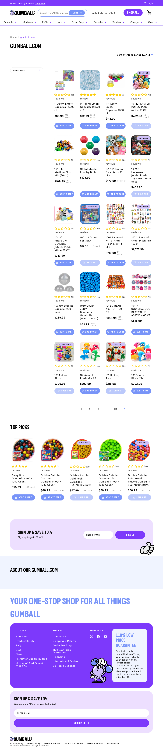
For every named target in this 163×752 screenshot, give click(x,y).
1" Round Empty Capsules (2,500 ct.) (90, 106)
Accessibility (113, 743)
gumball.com (27, 37)
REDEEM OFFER (81, 723)
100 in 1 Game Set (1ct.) (88, 239)
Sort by (121, 54)
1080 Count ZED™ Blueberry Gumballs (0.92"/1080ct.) (89, 312)
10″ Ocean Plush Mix (137, 376)
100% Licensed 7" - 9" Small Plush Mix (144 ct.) (115, 242)
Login (150, 3)
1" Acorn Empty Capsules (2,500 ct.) (64, 106)
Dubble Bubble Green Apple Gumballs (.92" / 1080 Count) (109, 479)
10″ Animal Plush (60, 376)
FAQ (18, 645)
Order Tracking (62, 645)
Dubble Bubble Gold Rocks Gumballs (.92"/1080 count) (80, 480)
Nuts (60, 22)
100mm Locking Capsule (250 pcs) (64, 308)
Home (13, 37)
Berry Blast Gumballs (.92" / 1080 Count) (22, 478)
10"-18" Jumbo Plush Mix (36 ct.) (114, 172)
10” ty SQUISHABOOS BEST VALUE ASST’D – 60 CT (140, 310)
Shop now (40, 3)
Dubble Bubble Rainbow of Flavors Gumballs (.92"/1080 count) (139, 479)
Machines (28, 22)
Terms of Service (95, 743)
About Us (21, 636)
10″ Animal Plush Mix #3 (88, 376)
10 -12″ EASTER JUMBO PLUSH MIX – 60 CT (140, 106)
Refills (45, 22)
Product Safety (25, 640)
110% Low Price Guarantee (62, 651)
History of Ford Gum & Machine (29, 664)
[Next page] (124, 408)
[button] (149, 12)
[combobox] (54, 12)
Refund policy (16, 743)
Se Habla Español (64, 665)
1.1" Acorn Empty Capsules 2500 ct (115, 108)
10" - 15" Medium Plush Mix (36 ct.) (63, 172)
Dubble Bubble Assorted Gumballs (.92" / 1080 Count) (51, 479)
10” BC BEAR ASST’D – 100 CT (114, 308)
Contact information (73, 743)
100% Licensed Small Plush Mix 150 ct (141, 240)
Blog (18, 649)
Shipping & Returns (65, 640)
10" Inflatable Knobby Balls (88, 170)
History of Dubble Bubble (31, 658)
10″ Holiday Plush (113, 376)
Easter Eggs (78, 22)
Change (134, 22)
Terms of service (52, 743)
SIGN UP (130, 535)
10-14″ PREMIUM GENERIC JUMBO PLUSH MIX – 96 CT (63, 244)
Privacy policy (33, 743)
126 (115, 408)
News (19, 654)
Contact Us (59, 636)
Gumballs (8, 22)
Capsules (98, 22)
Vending (117, 22)
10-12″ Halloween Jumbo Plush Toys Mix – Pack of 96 (141, 175)
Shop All (133, 12)
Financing (59, 656)
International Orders (65, 661)
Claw (150, 22)
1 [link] (81, 409)
